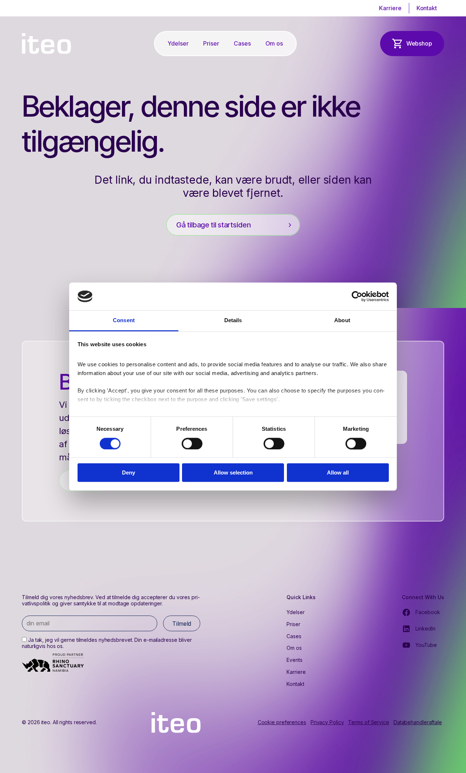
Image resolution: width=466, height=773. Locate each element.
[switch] (192, 443)
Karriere (390, 8)
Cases (242, 43)
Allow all (338, 472)
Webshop (419, 43)
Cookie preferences (282, 722)
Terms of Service (368, 722)
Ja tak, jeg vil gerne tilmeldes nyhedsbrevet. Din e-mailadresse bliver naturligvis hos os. (107, 643)
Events (294, 660)
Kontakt (426, 8)
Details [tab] (233, 320)
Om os (274, 43)
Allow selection (233, 472)
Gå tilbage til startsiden (213, 224)
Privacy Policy (327, 722)
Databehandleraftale (418, 722)
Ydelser (178, 43)
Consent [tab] (124, 320)
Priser (211, 43)
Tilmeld (181, 623)
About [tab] (342, 320)
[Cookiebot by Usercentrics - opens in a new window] (357, 296)
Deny (128, 472)
